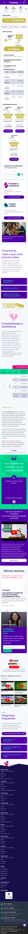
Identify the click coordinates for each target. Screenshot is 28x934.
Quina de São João (5, 833)
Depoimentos (4, 873)
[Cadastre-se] (4, 2)
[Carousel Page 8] (16, 610)
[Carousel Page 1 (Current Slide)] (7, 610)
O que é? (3, 868)
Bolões (2, 773)
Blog (2, 879)
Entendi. (24, 930)
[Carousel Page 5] (12, 610)
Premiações (4, 875)
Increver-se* (15, 667)
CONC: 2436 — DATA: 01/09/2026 (10, 17)
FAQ (2, 887)
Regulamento (4, 871)
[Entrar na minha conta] (20, 2)
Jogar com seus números (7, 771)
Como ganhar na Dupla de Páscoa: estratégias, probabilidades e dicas (12, 595)
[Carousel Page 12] (21, 610)
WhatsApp (3, 885)
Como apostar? (5, 869)
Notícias (3, 777)
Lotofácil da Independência (8, 790)
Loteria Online (11, 443)
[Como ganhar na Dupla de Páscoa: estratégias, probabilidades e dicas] (14, 581)
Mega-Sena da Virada (6, 778)
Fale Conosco (4, 884)
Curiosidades (6, 590)
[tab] (5, 27)
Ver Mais (14, 450)
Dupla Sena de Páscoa (6, 822)
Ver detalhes (8, 131)
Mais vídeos (5, 679)
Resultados (3, 775)
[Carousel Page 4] (11, 610)
